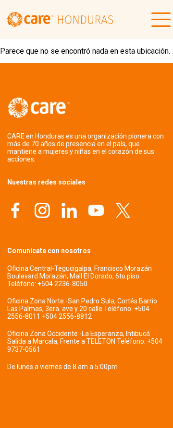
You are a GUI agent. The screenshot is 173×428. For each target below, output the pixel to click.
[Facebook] (15, 211)
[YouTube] (96, 211)
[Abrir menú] (158, 19)
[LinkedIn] (69, 211)
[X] (123, 211)
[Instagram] (42, 211)
